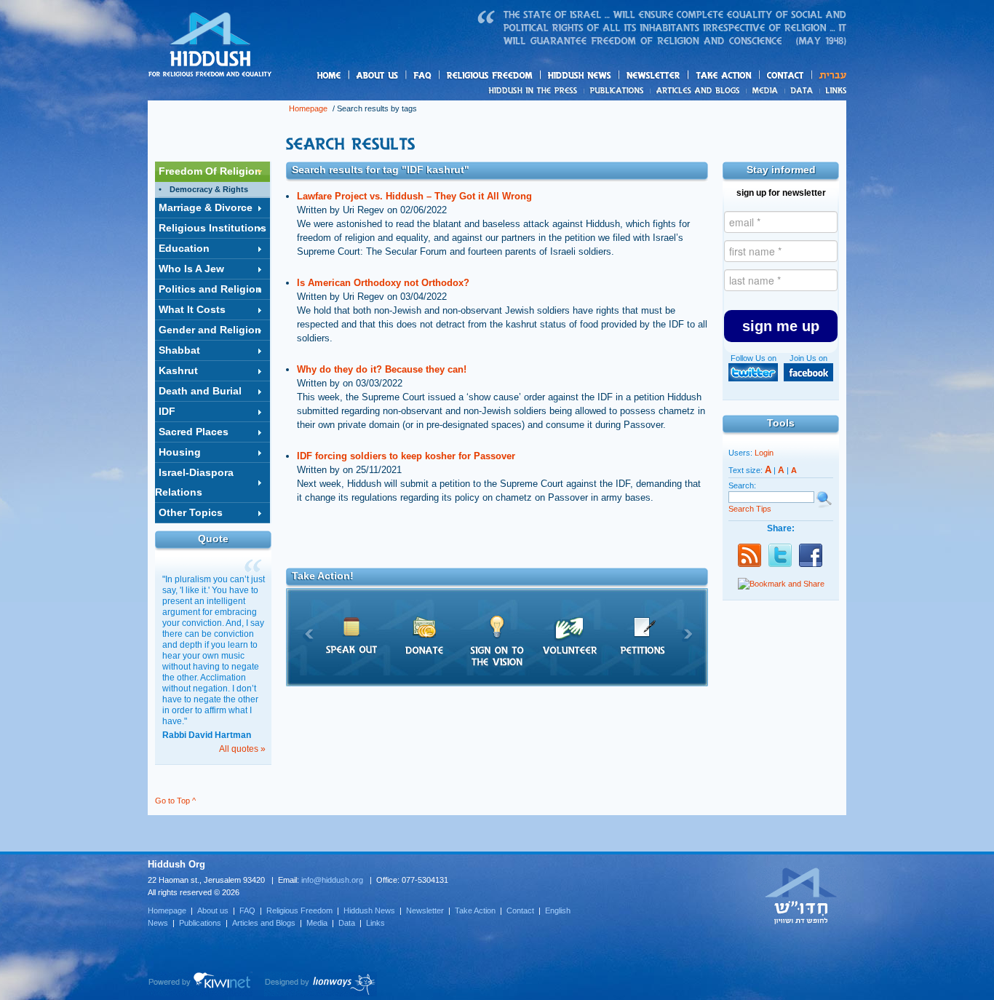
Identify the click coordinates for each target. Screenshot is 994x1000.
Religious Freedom (299, 910)
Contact (786, 75)
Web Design (320, 984)
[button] (781, 326)
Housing (180, 452)
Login (764, 452)
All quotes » (242, 749)
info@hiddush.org (332, 880)
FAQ (423, 75)
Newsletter (653, 75)
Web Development (200, 984)
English (557, 910)
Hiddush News (607, 76)
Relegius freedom (524, 76)
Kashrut (178, 370)
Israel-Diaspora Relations (194, 482)
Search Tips (749, 508)
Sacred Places (193, 431)
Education (184, 248)
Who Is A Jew (191, 268)
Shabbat (179, 350)
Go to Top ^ (175, 800)
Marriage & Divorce (206, 207)
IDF (167, 411)
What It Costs (192, 309)
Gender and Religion (210, 330)
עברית (829, 75)
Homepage (210, 45)
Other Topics (191, 512)
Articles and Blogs (263, 922)
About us (402, 76)
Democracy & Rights (209, 189)
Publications (617, 90)
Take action (747, 76)
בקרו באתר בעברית (801, 895)
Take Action (475, 910)
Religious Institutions (212, 228)
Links (832, 90)
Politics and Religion (210, 289)
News (535, 90)
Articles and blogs (726, 91)
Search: (742, 485)
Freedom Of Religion (210, 171)
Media (766, 90)
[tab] (212, 172)
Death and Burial (200, 391)
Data (802, 90)
